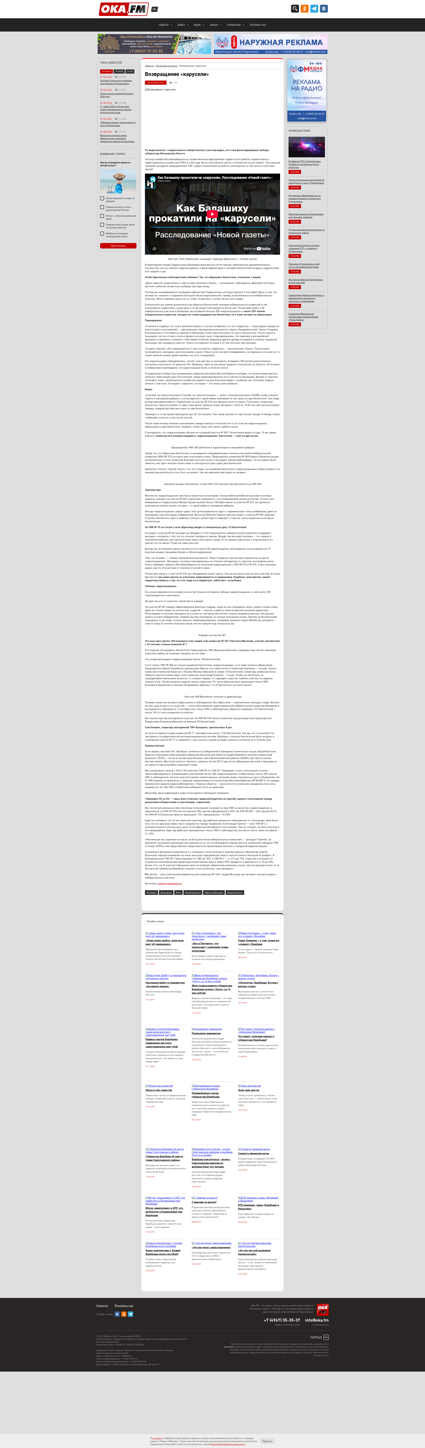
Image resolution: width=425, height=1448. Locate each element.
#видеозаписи (235, 892)
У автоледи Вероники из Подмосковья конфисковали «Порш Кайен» (303, 316)
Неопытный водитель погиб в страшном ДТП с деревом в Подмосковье (304, 248)
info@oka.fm (317, 1320)
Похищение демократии (206, 1033)
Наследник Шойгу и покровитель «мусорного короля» (165, 984)
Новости (164, 24)
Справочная (234, 24)
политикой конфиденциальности (228, 1444)
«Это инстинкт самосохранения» (211, 1247)
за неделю (106, 71)
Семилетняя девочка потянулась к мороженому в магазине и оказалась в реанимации (306, 298)
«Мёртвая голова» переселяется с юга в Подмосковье (118, 124)
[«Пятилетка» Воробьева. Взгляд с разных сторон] (258, 978)
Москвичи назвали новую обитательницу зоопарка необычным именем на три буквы (117, 138)
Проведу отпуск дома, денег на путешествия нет (120, 226)
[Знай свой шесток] (249, 1085)
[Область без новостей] (159, 1085)
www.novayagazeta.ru (170, 883)
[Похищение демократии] (207, 1029)
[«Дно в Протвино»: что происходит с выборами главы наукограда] (212, 939)
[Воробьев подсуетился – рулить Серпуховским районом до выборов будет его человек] (212, 1155)
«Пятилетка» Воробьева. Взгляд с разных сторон (258, 984)
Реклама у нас (258, 24)
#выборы (151, 892)
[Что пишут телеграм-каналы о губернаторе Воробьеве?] (258, 1032)
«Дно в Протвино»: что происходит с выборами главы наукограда (210, 947)
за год (130, 71)
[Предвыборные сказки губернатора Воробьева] (212, 1088)
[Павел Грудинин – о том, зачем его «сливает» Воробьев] (258, 936)
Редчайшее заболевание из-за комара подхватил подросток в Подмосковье (305, 198)
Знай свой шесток (248, 1090)
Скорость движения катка (253, 1153)
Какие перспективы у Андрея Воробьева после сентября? (163, 1252)
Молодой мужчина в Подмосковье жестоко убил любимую (306, 215)
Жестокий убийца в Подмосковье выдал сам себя (306, 281)
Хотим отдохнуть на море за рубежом (120, 199)
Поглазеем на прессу (167, 65)
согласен (157, 1438)
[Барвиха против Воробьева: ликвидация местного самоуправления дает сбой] (166, 1035)
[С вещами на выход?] (205, 1197)
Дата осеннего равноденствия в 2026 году (116, 95)
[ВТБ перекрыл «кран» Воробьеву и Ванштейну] (258, 1200)
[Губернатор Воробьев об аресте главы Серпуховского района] (166, 1152)
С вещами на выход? (204, 1202)
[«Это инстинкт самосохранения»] (212, 1243)
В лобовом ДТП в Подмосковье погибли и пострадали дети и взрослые (305, 164)
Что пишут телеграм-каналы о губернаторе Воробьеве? (256, 1038)
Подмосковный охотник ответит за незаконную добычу (307, 231)
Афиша (214, 24)
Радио (197, 24)
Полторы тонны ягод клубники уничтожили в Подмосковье (116, 82)
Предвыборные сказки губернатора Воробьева (205, 1095)
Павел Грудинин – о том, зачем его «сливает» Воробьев (258, 942)
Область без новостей (159, 1090)
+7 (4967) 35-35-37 (282, 1320)
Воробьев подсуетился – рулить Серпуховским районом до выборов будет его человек (211, 1163)
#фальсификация (214, 892)
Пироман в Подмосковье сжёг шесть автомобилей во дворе (304, 265)
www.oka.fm (229, 1347)
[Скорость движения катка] (254, 1149)
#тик (178, 892)
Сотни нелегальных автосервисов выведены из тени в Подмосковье (306, 181)
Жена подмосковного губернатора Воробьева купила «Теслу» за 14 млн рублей (212, 989)
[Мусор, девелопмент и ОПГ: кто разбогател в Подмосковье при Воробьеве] (166, 1203)
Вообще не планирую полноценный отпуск (117, 235)
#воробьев (166, 892)
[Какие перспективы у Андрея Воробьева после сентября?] (166, 1246)
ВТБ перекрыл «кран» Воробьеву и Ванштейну (258, 1207)
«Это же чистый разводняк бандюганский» (254, 1252)
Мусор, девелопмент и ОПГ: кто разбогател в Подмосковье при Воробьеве (164, 1212)
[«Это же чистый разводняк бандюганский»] (258, 1246)
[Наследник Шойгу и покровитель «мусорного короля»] (166, 978)
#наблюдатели (193, 892)
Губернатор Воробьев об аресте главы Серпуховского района (164, 1158)
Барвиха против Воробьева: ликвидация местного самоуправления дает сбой (162, 1043)
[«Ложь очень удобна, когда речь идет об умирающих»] (166, 936)
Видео (181, 24)
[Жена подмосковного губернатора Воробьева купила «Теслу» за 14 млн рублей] (212, 981)
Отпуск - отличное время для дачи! (121, 217)
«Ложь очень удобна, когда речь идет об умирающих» (165, 942)
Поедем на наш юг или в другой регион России (118, 208)
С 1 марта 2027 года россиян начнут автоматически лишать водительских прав (115, 109)
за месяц (119, 71)
